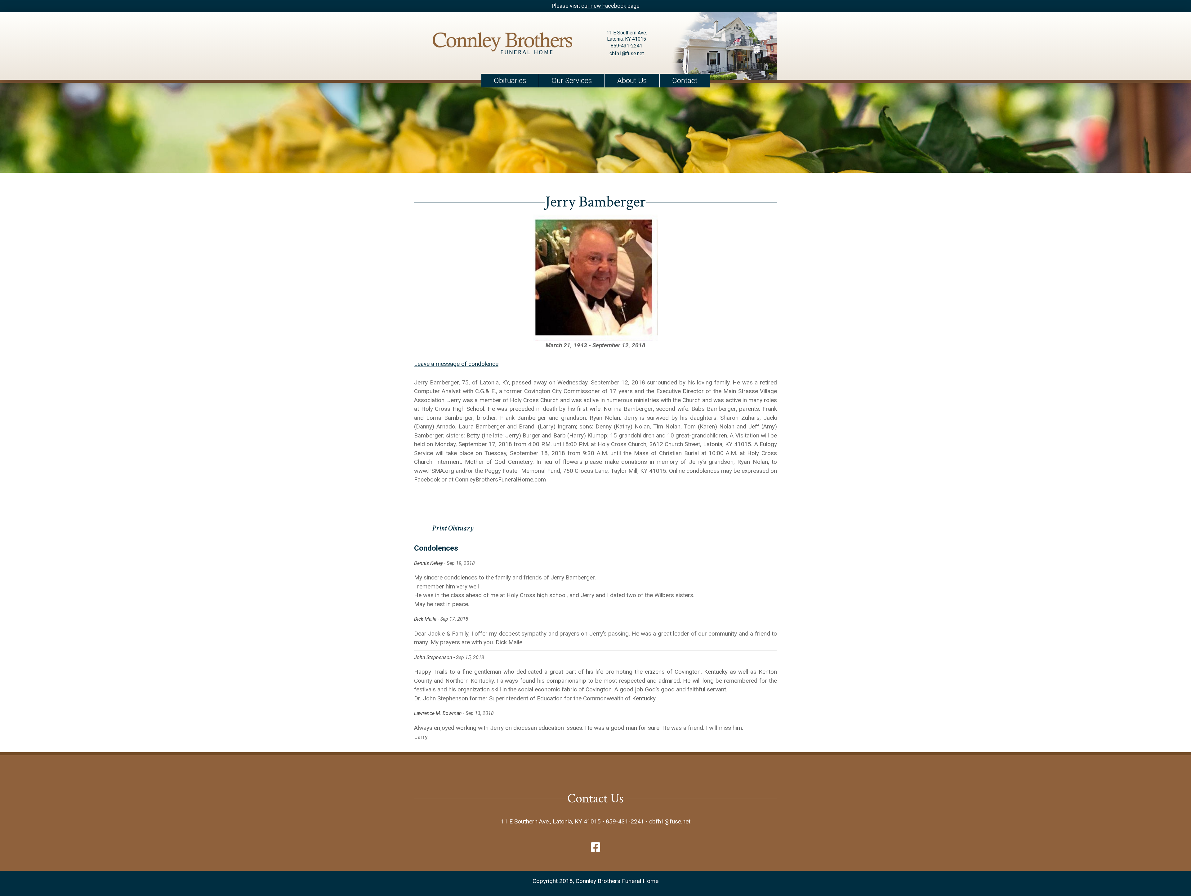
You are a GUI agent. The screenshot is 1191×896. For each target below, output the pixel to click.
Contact (685, 80)
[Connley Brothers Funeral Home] (502, 44)
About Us (632, 80)
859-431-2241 (626, 46)
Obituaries (510, 80)
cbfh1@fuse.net (626, 53)
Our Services (571, 80)
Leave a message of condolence (456, 363)
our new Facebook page (610, 5)
